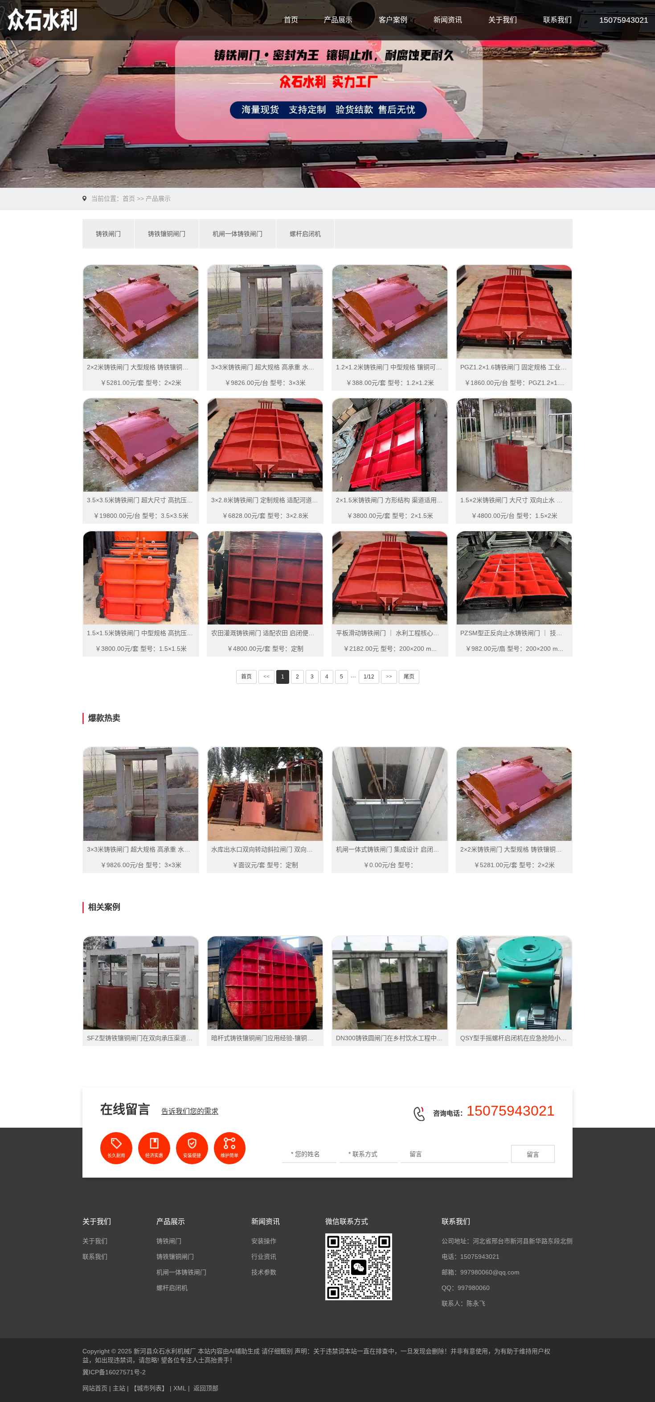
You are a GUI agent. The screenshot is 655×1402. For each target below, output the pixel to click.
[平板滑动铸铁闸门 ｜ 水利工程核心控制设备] (390, 577)
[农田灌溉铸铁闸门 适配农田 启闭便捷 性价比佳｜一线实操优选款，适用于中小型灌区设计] (265, 577)
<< (266, 677)
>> (389, 677)
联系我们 (557, 20)
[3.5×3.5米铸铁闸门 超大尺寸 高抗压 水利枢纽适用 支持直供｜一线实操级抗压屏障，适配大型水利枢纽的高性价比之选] (140, 444)
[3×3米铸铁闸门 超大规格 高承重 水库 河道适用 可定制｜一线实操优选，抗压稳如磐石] (265, 311)
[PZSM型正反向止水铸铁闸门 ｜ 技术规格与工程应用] (514, 577)
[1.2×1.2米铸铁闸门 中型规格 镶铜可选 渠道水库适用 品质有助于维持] (390, 311)
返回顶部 (205, 1388)
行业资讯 (263, 1256)
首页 (291, 20)
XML (179, 1388)
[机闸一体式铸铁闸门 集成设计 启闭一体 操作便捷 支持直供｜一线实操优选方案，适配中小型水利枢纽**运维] (390, 793)
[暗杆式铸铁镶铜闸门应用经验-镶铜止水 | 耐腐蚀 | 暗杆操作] (265, 982)
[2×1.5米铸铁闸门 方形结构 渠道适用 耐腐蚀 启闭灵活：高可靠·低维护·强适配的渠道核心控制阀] (390, 444)
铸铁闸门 (108, 233)
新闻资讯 (448, 20)
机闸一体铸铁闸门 (237, 233)
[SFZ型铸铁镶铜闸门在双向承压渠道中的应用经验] (140, 982)
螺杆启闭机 (305, 233)
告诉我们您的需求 (189, 1111)
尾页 (409, 677)
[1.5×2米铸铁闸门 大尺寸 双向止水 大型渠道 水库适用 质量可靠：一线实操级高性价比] (514, 444)
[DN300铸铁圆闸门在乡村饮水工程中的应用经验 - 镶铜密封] (390, 982)
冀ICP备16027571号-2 (114, 1372)
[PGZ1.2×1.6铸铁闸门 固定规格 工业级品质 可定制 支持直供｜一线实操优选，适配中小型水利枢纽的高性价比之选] (514, 311)
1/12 (369, 677)
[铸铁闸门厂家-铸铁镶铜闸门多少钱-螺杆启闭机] (78, 20)
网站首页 (94, 1388)
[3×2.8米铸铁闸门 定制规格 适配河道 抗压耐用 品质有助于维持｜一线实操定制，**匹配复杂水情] (265, 444)
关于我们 (502, 20)
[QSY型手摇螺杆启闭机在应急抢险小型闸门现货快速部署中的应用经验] (514, 982)
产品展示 (338, 20)
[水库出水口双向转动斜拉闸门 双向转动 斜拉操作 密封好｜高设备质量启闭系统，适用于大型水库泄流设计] (265, 793)
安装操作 (263, 1241)
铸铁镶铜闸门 (166, 233)
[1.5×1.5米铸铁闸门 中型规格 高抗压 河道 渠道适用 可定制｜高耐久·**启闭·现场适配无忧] (140, 577)
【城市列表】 (149, 1388)
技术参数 (263, 1272)
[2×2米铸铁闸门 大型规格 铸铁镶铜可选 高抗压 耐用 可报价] (140, 311)
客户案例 (393, 20)
